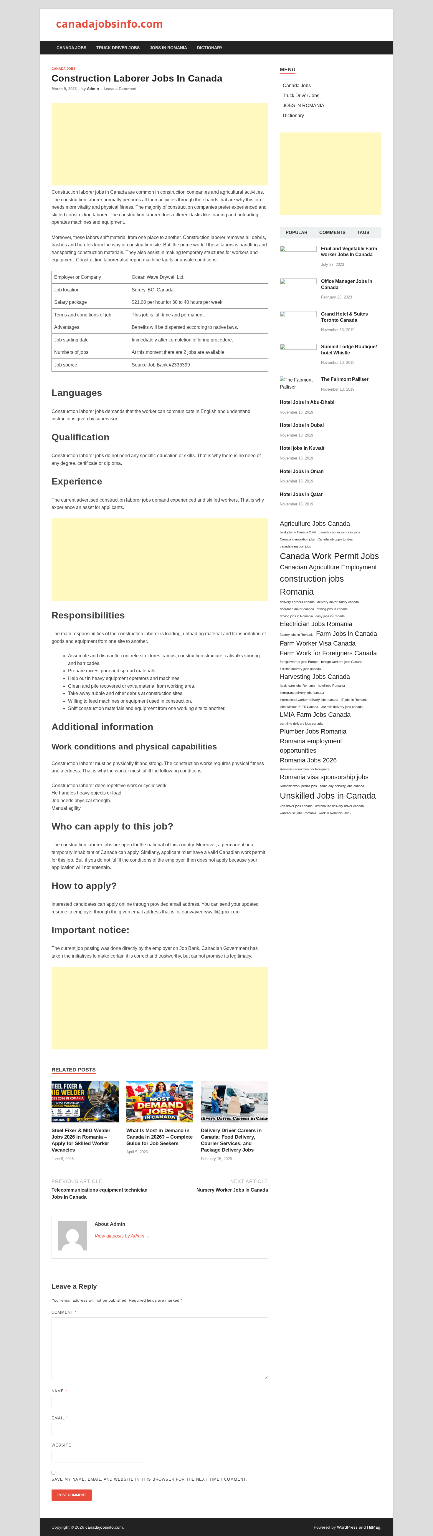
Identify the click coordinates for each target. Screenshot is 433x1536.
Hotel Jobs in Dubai (302, 425)
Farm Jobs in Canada (346, 633)
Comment (64, 1312)
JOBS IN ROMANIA (168, 47)
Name (59, 1391)
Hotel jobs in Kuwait (302, 448)
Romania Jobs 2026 (308, 760)
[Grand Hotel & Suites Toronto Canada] (298, 314)
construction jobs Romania (312, 585)
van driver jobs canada (296, 806)
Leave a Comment (120, 89)
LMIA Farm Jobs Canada (315, 714)
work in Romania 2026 (335, 813)
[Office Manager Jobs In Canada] (298, 281)
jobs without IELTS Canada (299, 707)
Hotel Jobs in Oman (302, 471)
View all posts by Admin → (122, 1235)
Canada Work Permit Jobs (329, 556)
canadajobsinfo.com (109, 23)
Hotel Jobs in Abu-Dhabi (307, 402)
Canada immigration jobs (297, 539)
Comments (332, 232)
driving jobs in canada (332, 609)
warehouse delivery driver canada (339, 806)
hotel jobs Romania (331, 685)
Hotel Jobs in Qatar (301, 494)
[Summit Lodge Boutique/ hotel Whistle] (298, 347)
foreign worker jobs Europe (299, 662)
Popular (297, 232)
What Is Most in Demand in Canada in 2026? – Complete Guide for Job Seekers (159, 1137)
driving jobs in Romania (296, 616)
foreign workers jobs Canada (341, 662)
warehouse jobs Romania (298, 813)
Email (60, 1418)
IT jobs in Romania (354, 699)
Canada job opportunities (335, 539)
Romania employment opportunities (311, 745)
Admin (93, 89)
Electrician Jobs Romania (316, 624)
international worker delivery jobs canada (309, 699)
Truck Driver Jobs (118, 47)
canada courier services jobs (339, 532)
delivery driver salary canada (338, 602)
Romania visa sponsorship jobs (324, 777)
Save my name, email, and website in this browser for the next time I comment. (149, 1479)
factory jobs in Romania (296, 634)
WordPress (347, 1527)
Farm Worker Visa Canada (318, 643)
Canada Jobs (71, 47)
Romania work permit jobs (298, 786)
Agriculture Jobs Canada (315, 523)
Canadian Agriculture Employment (328, 567)
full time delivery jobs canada (300, 669)
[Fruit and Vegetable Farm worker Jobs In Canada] (298, 249)
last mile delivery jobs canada (342, 707)
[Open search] (378, 48)
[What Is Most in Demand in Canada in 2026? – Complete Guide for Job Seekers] (160, 1103)
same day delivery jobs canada (342, 786)
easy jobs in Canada (330, 616)
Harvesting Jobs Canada (315, 676)
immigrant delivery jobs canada (302, 692)
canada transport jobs (295, 546)
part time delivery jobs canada (301, 723)
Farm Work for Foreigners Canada (328, 653)
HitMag (373, 1527)
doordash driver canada (297, 609)
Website (61, 1445)
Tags (363, 232)
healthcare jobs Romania (297, 685)
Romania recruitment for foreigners (305, 769)
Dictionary (209, 47)
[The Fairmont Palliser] (298, 379)
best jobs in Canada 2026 (298, 532)
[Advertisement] (160, 144)
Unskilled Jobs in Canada (328, 795)
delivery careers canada (297, 602)
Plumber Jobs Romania (313, 731)
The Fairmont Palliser (344, 379)
